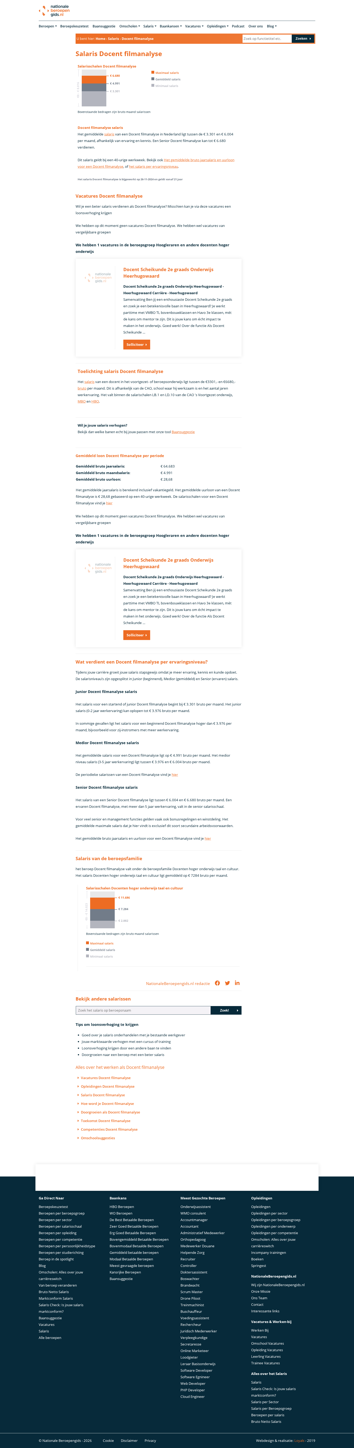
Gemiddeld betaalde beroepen (134, 1252)
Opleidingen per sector (269, 1213)
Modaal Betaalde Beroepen (131, 1259)
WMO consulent (193, 1213)
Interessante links (265, 1311)
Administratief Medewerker (202, 1233)
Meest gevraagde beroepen (132, 1265)
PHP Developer (192, 1390)
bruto (82, 388)
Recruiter (187, 1259)
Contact (257, 1304)
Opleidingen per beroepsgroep (275, 1219)
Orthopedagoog (193, 1239)
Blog (270, 26)
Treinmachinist (192, 1305)
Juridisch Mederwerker (198, 1331)
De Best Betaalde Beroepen (132, 1219)
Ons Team (259, 1298)
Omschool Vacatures (267, 1343)
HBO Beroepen (122, 1206)
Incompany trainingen (268, 1252)
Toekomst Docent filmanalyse (105, 1120)
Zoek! (224, 1010)
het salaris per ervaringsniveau (153, 166)
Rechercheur (190, 1324)
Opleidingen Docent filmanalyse (108, 1086)
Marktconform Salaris (56, 1298)
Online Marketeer (194, 1350)
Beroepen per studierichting (61, 1252)
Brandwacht (190, 1285)
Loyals (299, 1440)
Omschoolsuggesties (98, 1138)
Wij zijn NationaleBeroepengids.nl (278, 1284)
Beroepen (46, 26)
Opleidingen (216, 26)
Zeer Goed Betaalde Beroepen (134, 1226)
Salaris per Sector (265, 1402)
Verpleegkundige (194, 1337)
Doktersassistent (193, 1272)
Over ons (255, 26)
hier (109, 503)
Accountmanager (194, 1219)
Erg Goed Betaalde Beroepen (133, 1233)
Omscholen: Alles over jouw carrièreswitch (61, 1275)
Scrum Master (191, 1291)
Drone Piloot (190, 1298)
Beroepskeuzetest (74, 26)
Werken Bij (260, 1330)
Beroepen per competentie (60, 1239)
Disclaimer (129, 1440)
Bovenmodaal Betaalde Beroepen (136, 1246)
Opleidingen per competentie (274, 1233)
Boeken (257, 1259)
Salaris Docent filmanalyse (103, 1095)
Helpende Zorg (192, 1252)
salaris (109, 134)
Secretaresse (190, 1344)
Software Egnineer (195, 1377)
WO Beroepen (121, 1213)
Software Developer (196, 1370)
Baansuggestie (104, 26)
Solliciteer (135, 344)
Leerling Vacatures (266, 1356)
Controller (188, 1265)
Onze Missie (260, 1291)
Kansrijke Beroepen (125, 1272)
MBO (82, 401)
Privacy (150, 1440)
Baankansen (169, 26)
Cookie (108, 1440)
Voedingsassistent (194, 1318)
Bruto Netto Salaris (54, 1291)
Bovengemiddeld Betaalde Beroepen (139, 1239)
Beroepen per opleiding (57, 1233)
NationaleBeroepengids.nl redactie (178, 983)
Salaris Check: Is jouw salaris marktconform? (61, 1308)
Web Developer (192, 1383)
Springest (258, 1265)
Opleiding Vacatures (267, 1350)
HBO (95, 401)
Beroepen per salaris (267, 1415)
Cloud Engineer (192, 1396)
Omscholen (128, 26)
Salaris (148, 26)
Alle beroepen (50, 1337)
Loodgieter (189, 1357)
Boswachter (189, 1278)
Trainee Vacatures (265, 1363)
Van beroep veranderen (58, 1285)
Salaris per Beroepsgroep (271, 1408)
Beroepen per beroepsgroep (62, 1213)
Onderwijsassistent (195, 1206)
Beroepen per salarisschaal (60, 1226)
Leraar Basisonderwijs (198, 1363)
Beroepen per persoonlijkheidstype (67, 1246)
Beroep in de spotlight (56, 1259)
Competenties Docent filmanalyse (109, 1129)
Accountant (189, 1226)
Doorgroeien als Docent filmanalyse (110, 1112)
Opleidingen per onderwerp (273, 1226)
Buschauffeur (191, 1311)
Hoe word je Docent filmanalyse (107, 1103)
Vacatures (193, 26)
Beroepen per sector (55, 1219)
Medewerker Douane (197, 1246)
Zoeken (301, 38)
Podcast (238, 26)
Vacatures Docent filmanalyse (106, 1077)
